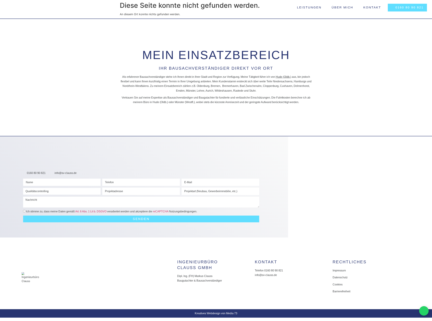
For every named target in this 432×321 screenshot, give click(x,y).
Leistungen (309, 7)
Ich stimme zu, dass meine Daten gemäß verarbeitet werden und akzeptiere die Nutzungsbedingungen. (111, 211)
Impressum (339, 270)
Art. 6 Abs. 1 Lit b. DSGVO (90, 211)
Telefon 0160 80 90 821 (269, 270)
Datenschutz (340, 277)
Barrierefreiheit (341, 291)
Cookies (338, 284)
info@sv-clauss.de (266, 275)
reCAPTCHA (160, 211)
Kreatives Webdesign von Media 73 (216, 313)
